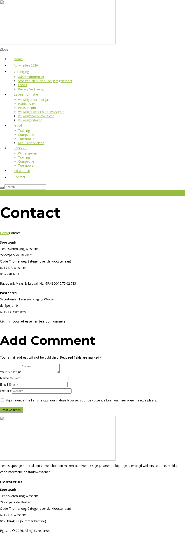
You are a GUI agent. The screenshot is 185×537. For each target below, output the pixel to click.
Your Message (10, 372)
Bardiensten (27, 103)
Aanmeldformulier (31, 77)
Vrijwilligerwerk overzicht (36, 116)
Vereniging (21, 71)
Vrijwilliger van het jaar (34, 99)
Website (6, 391)
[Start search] (2, 188)
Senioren (20, 148)
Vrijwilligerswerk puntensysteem (41, 112)
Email (4, 384)
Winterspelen (27, 153)
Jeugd (18, 125)
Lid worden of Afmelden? (18, 193)
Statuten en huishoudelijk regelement (45, 81)
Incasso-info (27, 108)
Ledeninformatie (26, 94)
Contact (19, 177)
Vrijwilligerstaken (30, 120)
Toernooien (26, 138)
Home (4, 233)
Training (24, 130)
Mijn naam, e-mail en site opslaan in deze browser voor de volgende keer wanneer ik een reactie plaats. (81, 400)
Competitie (26, 134)
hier (8, 321)
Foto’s (22, 85)
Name (4, 378)
